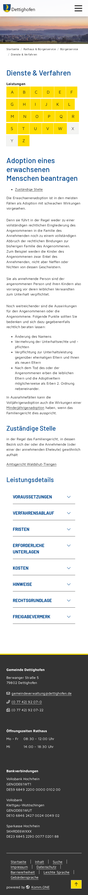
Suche (57, 862)
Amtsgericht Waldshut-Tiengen (31, 464)
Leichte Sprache (56, 872)
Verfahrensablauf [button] (33, 513)
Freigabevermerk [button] (31, 616)
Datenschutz (46, 867)
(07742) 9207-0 (27, 702)
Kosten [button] (20, 568)
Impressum (19, 867)
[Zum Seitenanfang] (76, 884)
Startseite (12, 49)
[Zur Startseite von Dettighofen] (19, 8)
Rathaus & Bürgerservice (39, 49)
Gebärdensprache (24, 877)
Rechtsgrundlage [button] (32, 600)
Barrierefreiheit (23, 872)
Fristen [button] (21, 529)
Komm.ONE (40, 887)
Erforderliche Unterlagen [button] (28, 548)
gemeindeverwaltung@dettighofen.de (42, 693)
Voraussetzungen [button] (32, 496)
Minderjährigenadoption (25, 408)
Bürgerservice (69, 49)
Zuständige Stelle (29, 189)
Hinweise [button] (22, 584)
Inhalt (39, 862)
